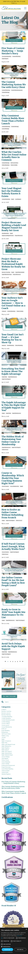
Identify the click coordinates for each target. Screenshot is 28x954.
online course (5, 449)
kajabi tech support (6, 379)
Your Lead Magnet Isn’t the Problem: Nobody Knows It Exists (11, 192)
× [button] (26, 929)
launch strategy (5, 128)
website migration (6, 774)
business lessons (6, 713)
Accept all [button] (7, 949)
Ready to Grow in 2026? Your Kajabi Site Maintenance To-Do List (13, 613)
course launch (5, 725)
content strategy (5, 92)
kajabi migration (5, 748)
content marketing (16, 56)
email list (4, 345)
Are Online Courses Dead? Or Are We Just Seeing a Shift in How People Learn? (13, 581)
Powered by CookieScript (7, 952)
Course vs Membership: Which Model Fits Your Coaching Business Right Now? (13, 478)
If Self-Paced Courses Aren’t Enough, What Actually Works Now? (13, 546)
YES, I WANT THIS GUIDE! (9, 696)
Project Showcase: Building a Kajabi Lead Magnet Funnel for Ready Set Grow (14, 226)
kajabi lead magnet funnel (8, 235)
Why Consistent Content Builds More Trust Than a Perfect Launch (13, 119)
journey (4, 737)
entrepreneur (5, 732)
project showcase (18, 235)
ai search (4, 311)
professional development (8, 765)
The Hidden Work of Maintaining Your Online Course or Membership (13, 440)
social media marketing (7, 769)
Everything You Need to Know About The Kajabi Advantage (13, 371)
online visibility (20, 311)
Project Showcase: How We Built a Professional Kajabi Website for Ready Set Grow (13, 264)
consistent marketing (6, 56)
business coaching (6, 272)
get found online (14, 162)
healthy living (5, 735)
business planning (6, 714)
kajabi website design (7, 274)
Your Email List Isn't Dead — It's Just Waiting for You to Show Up (13, 338)
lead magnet (18, 199)
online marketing (19, 345)
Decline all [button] (20, 949)
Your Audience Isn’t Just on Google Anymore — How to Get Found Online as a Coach (13, 303)
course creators (5, 486)
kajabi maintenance (12, 376)
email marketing (5, 233)
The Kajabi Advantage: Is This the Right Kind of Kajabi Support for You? (14, 406)
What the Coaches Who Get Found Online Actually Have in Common (14, 156)
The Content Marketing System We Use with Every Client (14, 85)
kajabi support (5, 58)
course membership (14, 486)
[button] (14, 946)
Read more (19, 935)
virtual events (5, 772)
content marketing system (16, 90)
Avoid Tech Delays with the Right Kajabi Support (13, 646)
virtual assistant (5, 770)
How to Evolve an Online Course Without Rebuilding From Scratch (12, 513)
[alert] (14, 941)
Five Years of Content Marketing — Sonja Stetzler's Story (13, 51)
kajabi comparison (6, 741)
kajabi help (4, 376)
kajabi (12, 199)
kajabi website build (19, 272)
